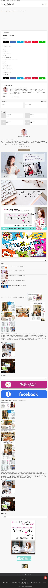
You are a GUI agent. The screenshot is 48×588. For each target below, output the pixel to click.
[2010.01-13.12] (6, 32)
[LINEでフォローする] (17, 97)
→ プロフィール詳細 (24, 149)
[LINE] (26, 146)
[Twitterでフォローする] (12, 97)
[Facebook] (23, 146)
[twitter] (21, 146)
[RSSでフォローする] (30, 574)
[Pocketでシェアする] (27, 42)
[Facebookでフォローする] (14, 97)
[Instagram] (24, 146)
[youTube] (28, 146)
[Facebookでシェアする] (13, 42)
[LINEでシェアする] (42, 42)
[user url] (19, 146)
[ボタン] (43, 4)
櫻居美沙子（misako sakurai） (5, 95)
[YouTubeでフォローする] (19, 97)
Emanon (30, 586)
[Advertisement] (24, 21)
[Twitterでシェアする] (6, 42)
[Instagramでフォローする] (22, 574)
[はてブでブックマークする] (20, 42)
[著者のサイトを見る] (10, 97)
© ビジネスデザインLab (20, 586)
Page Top (24, 579)
